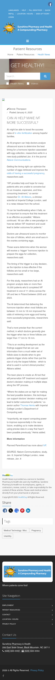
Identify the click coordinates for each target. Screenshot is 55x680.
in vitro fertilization (23, 132)
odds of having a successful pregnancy (25, 173)
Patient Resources (25, 54)
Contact (6, 614)
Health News (17, 83)
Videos (34, 83)
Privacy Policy (9, 624)
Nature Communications (18, 159)
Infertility (7, 536)
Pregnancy (36, 530)
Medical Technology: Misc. (16, 530)
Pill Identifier (35, 10)
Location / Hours (25, 13)
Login (11, 17)
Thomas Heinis (27, 405)
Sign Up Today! (42, 13)
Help (24, 10)
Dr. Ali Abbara (24, 196)
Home (10, 54)
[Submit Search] (45, 76)
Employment (8, 605)
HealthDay (22, 497)
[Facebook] (50, 4)
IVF (44, 445)
